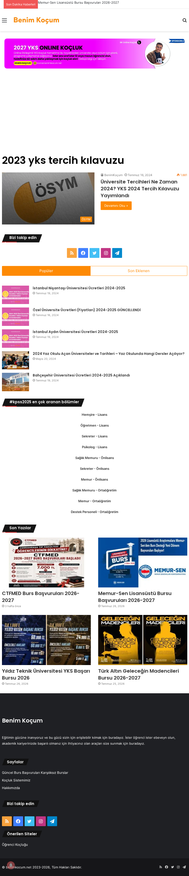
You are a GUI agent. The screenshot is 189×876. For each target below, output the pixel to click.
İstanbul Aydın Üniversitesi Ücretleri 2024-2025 (75, 331)
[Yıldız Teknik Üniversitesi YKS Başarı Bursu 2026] (46, 640)
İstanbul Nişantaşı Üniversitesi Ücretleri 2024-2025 (79, 288)
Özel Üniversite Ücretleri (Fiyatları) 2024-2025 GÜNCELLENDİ (87, 309)
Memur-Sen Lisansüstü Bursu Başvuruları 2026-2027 (78, 2)
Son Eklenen (139, 270)
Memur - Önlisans (94, 479)
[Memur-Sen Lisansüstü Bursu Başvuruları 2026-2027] (142, 563)
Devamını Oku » (116, 206)
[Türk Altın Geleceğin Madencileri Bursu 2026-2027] (142, 640)
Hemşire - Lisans (94, 415)
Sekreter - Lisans (95, 436)
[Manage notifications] (11, 865)
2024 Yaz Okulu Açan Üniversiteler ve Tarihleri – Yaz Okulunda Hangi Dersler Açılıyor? (109, 353)
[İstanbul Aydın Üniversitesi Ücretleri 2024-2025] (15, 338)
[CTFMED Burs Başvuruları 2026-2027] (46, 563)
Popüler (46, 270)
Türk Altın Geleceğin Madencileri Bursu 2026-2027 (138, 674)
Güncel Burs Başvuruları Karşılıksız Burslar (35, 773)
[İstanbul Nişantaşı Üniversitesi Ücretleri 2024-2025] (15, 295)
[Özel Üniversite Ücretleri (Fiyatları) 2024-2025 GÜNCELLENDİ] (15, 316)
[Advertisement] (94, 112)
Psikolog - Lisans (94, 447)
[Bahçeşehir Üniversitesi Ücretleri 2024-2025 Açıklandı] (15, 382)
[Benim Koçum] (36, 20)
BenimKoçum (113, 175)
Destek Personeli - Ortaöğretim (94, 512)
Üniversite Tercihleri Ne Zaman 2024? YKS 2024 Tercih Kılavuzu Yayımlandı (140, 188)
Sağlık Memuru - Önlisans (94, 458)
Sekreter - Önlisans (94, 469)
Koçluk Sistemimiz (16, 780)
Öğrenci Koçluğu (15, 845)
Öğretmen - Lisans (94, 425)
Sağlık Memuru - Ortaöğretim (94, 490)
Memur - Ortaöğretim (94, 501)
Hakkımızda (11, 788)
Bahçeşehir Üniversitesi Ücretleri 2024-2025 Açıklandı (81, 375)
